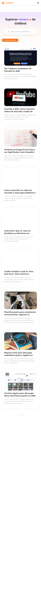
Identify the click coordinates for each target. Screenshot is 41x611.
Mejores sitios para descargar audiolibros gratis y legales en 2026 (18, 355)
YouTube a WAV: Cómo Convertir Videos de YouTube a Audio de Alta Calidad (19, 111)
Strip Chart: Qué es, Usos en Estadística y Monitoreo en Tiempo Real (17, 233)
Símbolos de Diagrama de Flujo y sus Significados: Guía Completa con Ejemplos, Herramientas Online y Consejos (19, 153)
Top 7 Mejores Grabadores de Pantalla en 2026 (17, 69)
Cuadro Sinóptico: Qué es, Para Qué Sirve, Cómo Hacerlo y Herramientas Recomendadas (18, 274)
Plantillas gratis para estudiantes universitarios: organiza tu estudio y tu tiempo (20, 314)
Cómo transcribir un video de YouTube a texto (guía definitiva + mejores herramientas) (20, 192)
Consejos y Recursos (10, 40)
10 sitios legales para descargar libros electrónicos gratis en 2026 (19, 394)
